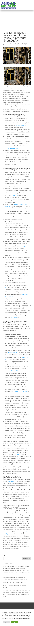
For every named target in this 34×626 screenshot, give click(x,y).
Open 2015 (15, 195)
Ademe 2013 (14, 317)
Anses (18, 454)
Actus (27, 44)
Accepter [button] (14, 622)
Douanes (7, 394)
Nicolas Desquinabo (11, 44)
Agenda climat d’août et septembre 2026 (14, 582)
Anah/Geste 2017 (13, 352)
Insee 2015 (26, 515)
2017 (6, 287)
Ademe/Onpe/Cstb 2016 (12, 148)
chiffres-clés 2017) (21, 125)
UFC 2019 (11, 296)
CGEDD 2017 (17, 391)
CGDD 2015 (14, 371)
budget (24, 246)
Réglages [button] (6, 622)
